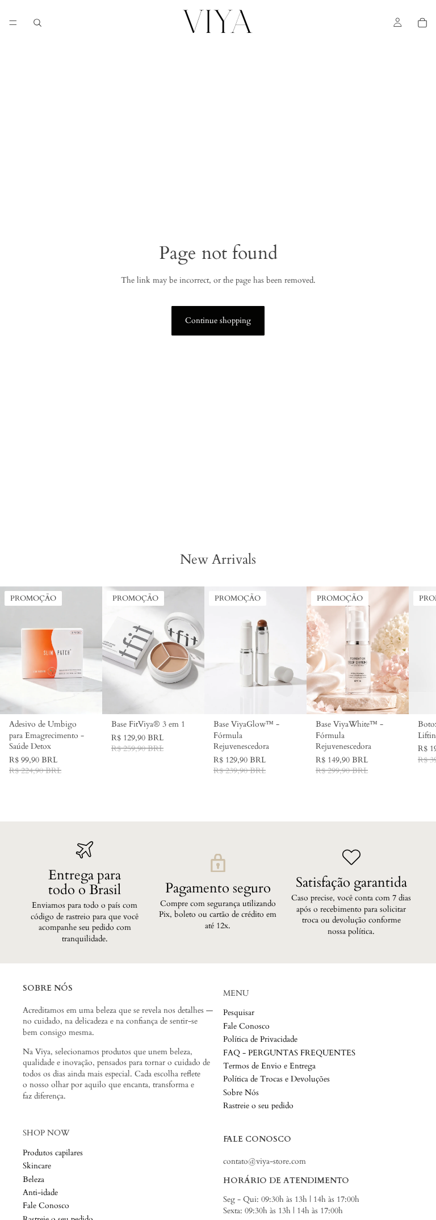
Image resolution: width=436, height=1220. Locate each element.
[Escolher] (84, 696)
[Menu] (13, 23)
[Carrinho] (422, 22)
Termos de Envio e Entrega (269, 1065)
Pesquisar (238, 1013)
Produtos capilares (53, 1152)
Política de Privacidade (260, 1039)
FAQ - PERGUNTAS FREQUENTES (289, 1052)
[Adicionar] (187, 696)
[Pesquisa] (37, 22)
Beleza (33, 1179)
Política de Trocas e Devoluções (276, 1079)
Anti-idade (40, 1192)
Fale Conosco (246, 1026)
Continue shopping (218, 320)
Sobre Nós (241, 1092)
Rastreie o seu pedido (258, 1105)
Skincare (37, 1166)
